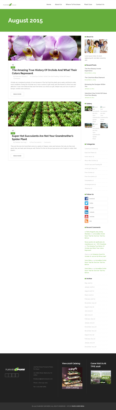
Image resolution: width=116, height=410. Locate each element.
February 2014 (89, 339)
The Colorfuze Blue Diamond (95, 77)
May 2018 (88, 283)
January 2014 (89, 343)
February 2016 (89, 299)
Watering (87, 188)
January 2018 (89, 287)
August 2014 (88, 335)
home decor (88, 156)
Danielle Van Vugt (20, 142)
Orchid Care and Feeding (51, 76)
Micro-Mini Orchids (90, 160)
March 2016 (88, 295)
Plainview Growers (21, 76)
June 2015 (88, 311)
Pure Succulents (36, 142)
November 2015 (90, 303)
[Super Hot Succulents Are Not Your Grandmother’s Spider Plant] (44, 114)
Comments (16, 78)
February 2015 (89, 319)
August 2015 (88, 307)
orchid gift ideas (64, 76)
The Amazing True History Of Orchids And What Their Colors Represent (94, 248)
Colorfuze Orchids (37, 76)
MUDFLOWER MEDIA (78, 406)
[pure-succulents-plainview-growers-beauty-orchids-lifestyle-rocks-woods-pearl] (88, 125)
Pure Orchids (89, 172)
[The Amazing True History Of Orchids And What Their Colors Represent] (44, 48)
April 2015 (88, 315)
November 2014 (90, 331)
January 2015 (89, 323)
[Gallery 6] (104, 125)
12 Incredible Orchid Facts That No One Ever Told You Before (95, 236)
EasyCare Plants (90, 152)
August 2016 (88, 291)
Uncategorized (89, 184)
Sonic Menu (88, 260)
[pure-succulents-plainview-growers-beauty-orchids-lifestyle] (88, 108)
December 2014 (90, 327)
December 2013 (90, 346)
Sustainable (88, 180)
